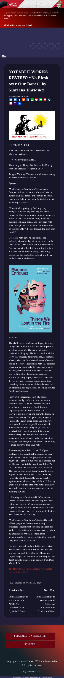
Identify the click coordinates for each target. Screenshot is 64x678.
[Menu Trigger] (56, 8)
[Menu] (4, 56)
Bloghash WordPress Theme (32, 672)
